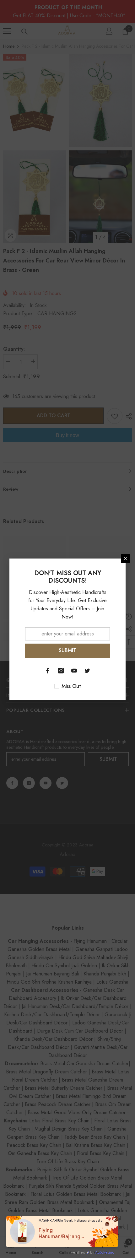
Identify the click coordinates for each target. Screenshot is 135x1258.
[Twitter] (87, 670)
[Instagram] (61, 670)
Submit (67, 650)
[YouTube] (74, 670)
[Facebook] (47, 670)
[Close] (125, 558)
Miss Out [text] (71, 686)
